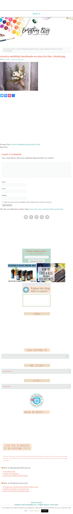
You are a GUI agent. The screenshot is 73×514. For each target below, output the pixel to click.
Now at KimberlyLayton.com (15, 483)
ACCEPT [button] (44, 511)
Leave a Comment (18, 59)
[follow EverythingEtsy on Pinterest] (36, 413)
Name (4, 182)
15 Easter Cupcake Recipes (11, 473)
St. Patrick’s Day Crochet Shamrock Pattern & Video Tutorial (20, 487)
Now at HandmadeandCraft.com (17, 468)
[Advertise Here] (17, 450)
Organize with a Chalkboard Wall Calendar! (15, 475)
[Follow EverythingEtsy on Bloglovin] (36, 292)
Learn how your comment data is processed (46, 209)
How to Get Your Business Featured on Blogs (16, 491)
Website (4, 195)
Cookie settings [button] (34, 511)
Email (4, 189)
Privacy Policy (54, 504)
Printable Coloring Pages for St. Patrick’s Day (16, 489)
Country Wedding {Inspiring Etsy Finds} (25, 144)
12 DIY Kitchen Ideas (9, 471)
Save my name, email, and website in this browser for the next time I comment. (28, 202)
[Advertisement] (36, 121)
